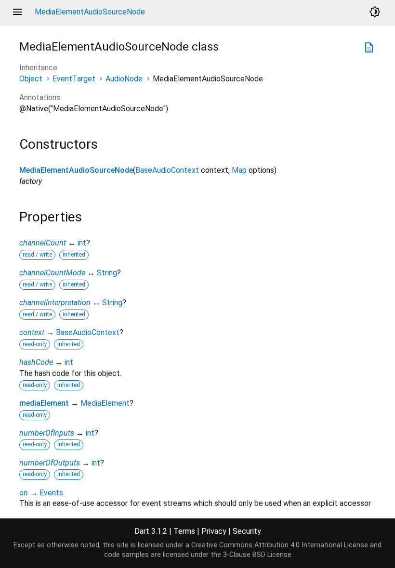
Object (30, 78)
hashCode (36, 362)
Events (51, 492)
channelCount (42, 242)
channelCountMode (52, 272)
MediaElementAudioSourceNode (76, 170)
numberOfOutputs (49, 462)
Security (247, 531)
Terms (184, 531)
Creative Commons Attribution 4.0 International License (279, 545)
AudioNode (124, 78)
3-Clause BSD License (257, 555)
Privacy (213, 531)
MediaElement (105, 403)
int (82, 242)
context (31, 332)
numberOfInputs (46, 433)
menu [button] (17, 12)
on (23, 492)
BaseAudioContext (167, 170)
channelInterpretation (55, 302)
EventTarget (74, 78)
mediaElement (44, 403)
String (107, 272)
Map (239, 170)
